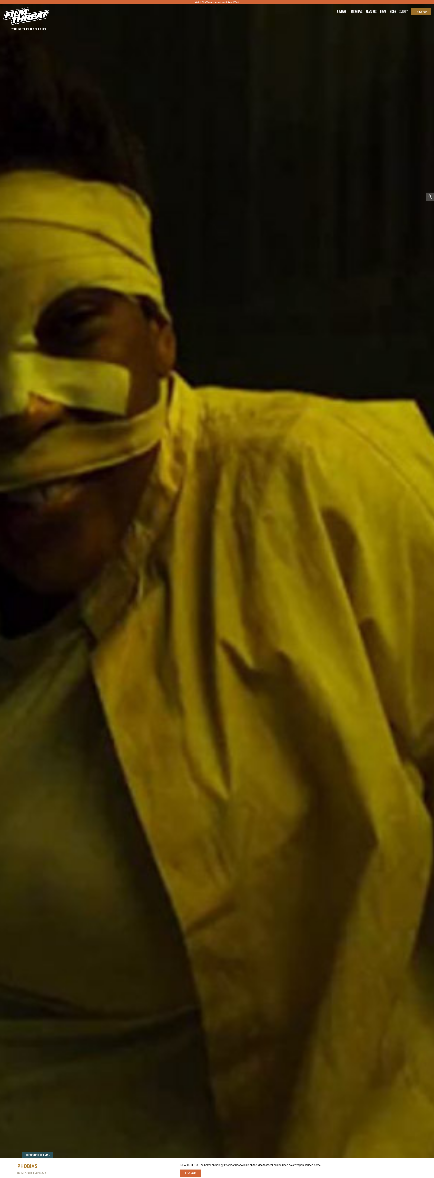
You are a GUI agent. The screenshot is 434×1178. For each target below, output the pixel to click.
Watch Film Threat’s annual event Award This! (217, 2)
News (383, 11)
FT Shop (421, 11)
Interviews (356, 11)
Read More (190, 1173)
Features (371, 11)
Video (393, 11)
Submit (403, 11)
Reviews (341, 11)
